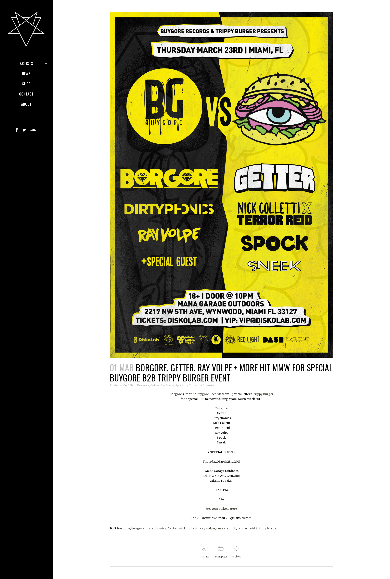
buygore (138, 528)
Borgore (143, 385)
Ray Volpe (167, 385)
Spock (180, 385)
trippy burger (267, 528)
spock (231, 528)
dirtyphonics (156, 528)
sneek (221, 528)
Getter (154, 385)
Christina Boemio (201, 385)
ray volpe (207, 528)
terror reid (246, 528)
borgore (123, 528)
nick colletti (189, 528)
